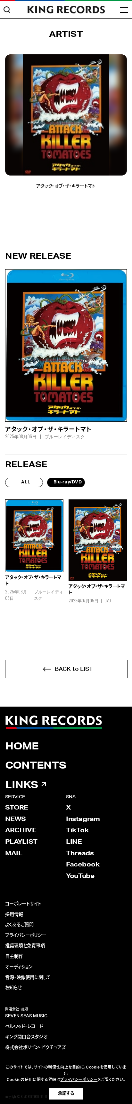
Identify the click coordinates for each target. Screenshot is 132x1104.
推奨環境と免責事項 (25, 946)
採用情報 (14, 914)
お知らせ (13, 988)
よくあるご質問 (19, 925)
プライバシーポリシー (25, 935)
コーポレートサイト (23, 904)
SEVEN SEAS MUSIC (26, 1016)
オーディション (18, 967)
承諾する (66, 1093)
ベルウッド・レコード (24, 1026)
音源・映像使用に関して (28, 977)
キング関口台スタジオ (26, 1037)
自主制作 (14, 956)
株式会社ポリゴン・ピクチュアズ (35, 1047)
